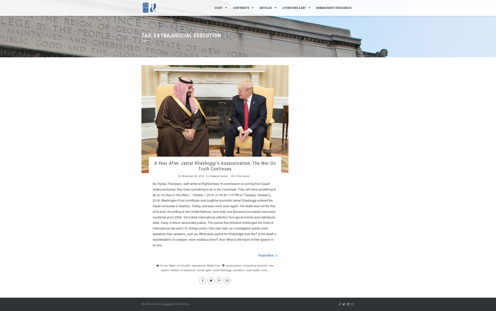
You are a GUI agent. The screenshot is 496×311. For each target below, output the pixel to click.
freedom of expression (182, 270)
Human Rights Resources (334, 8)
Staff (218, 8)
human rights (204, 270)
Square (167, 304)
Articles (265, 8)
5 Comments (242, 176)
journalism (238, 270)
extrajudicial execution (255, 265)
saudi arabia (252, 270)
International (198, 265)
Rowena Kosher (218, 176)
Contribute (241, 8)
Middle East (213, 265)
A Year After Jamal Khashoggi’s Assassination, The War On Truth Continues (215, 166)
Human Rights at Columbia (175, 265)
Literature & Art (294, 8)
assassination (233, 265)
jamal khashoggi (222, 270)
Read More (266, 255)
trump (264, 270)
